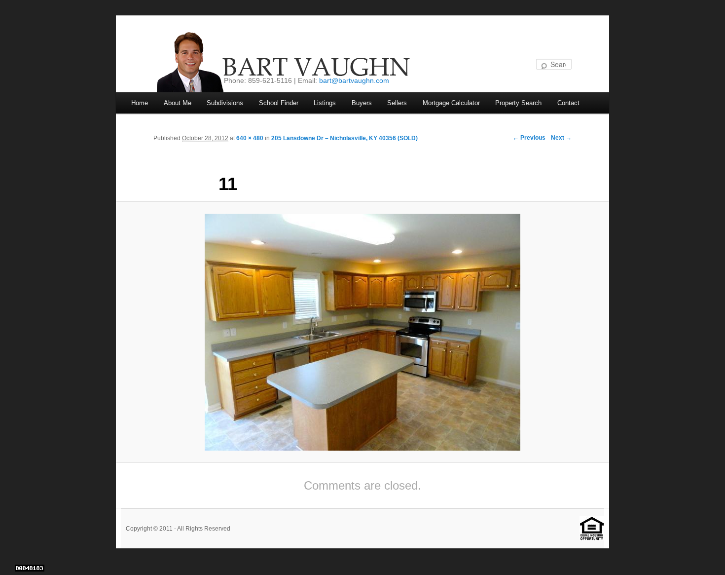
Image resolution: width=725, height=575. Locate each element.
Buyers (362, 103)
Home (139, 103)
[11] (362, 332)
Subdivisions (225, 103)
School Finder (278, 103)
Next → (561, 137)
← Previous (529, 137)
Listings (325, 103)
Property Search (518, 103)
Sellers (397, 103)
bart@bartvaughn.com (354, 80)
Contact (568, 103)
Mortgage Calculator (451, 103)
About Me (177, 103)
